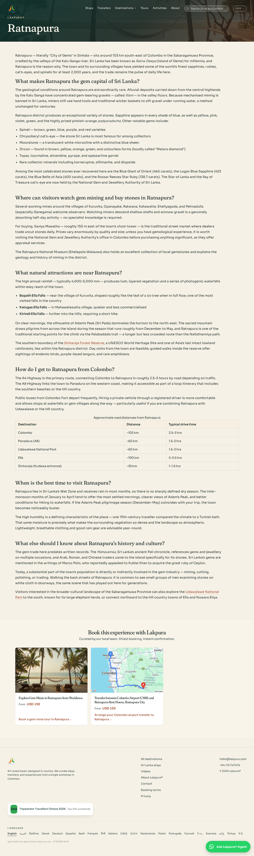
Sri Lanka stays (151, 765)
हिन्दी (103, 833)
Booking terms (151, 790)
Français (93, 833)
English (12, 833)
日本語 (123, 833)
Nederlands (147, 833)
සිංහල (200, 833)
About (175, 8)
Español (71, 833)
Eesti (82, 833)
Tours (144, 8)
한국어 (134, 833)
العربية (23, 833)
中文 (240, 833)
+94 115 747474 (230, 765)
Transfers (104, 8)
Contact (146, 783)
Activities (159, 8)
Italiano (112, 833)
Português (175, 833)
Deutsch (57, 833)
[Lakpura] (12, 8)
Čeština (34, 833)
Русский (189, 833)
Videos (145, 771)
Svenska (211, 833)
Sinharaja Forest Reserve (84, 343)
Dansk (45, 833)
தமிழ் (221, 833)
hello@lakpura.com (233, 759)
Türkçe (231, 833)
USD (239, 8)
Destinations (125, 8)
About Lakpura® (152, 777)
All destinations (151, 759)
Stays (89, 8)
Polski (162, 833)
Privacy (146, 796)
